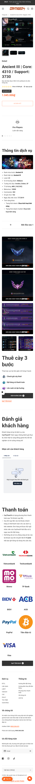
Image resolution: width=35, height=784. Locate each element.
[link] (9, 343)
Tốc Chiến (5, 700)
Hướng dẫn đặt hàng (24, 683)
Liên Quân (5, 686)
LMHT (4, 689)
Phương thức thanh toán (24, 691)
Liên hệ (20, 698)
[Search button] (28, 9)
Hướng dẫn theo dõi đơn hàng (25, 687)
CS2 (3, 694)
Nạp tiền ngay (7, 401)
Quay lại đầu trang (17, 781)
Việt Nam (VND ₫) (9, 770)
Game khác (5, 702)
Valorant (4, 692)
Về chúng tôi (22, 695)
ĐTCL (3, 683)
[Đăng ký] (30, 751)
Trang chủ (4, 15)
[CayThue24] (17, 9)
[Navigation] (3, 9)
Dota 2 (4, 697)
